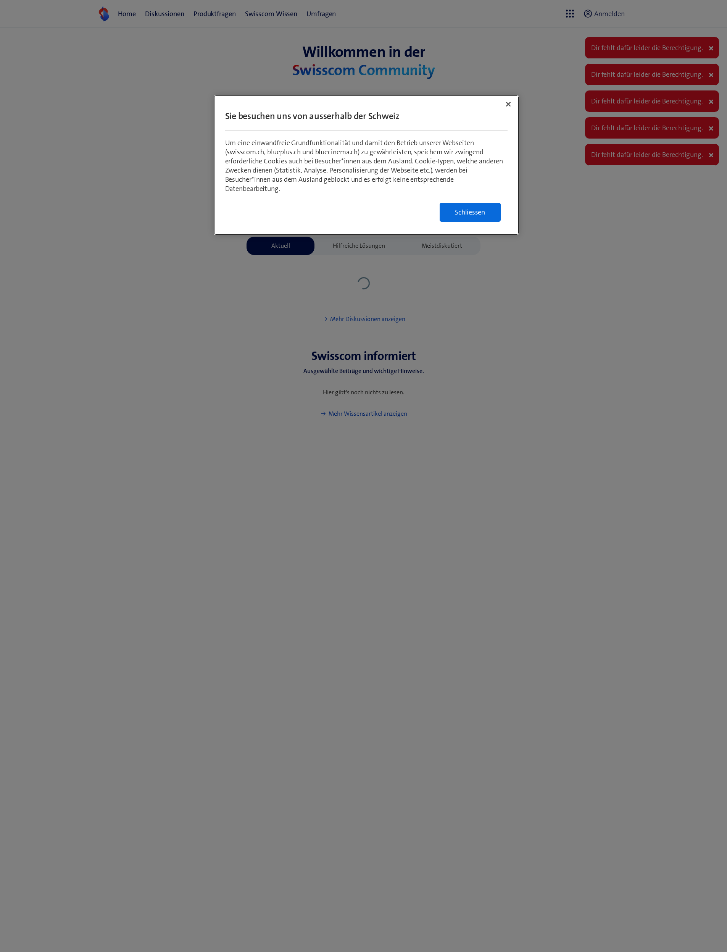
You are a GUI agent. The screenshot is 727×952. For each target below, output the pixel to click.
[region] (366, 165)
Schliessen (470, 212)
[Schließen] (508, 104)
